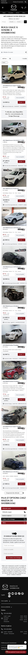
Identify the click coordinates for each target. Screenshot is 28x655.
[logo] (14, 7)
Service (17, 12)
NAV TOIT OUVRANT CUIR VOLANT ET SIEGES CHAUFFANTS (12, 350)
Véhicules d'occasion (8, 52)
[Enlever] (6, 62)
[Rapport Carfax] (21, 88)
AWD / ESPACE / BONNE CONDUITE (10, 476)
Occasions (10, 12)
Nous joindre (5, 607)
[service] (25, 7)
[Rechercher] (25, 2)
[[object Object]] (26, 52)
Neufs (4, 12)
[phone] (22, 7)
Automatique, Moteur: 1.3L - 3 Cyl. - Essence (12, 232)
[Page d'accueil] (2, 52)
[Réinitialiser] (10, 58)
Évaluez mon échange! (15, 557)
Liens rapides (4, 601)
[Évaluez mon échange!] (25, 21)
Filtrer (5, 58)
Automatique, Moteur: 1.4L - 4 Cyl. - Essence (12, 193)
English (3, 595)
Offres (23, 12)
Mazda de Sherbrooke (4, 1)
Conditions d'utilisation (16, 574)
